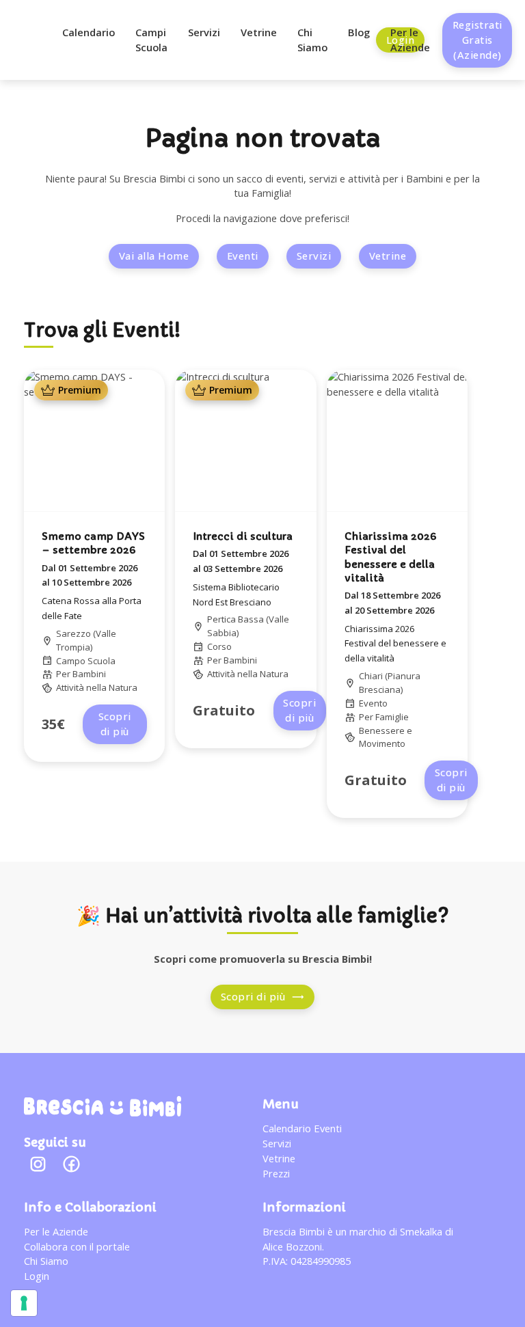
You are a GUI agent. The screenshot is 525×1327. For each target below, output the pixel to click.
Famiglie (392, 717)
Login (36, 1276)
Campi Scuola (151, 39)
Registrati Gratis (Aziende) (477, 39)
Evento (373, 703)
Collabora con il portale (77, 1246)
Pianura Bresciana (389, 683)
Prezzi (276, 1173)
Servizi (204, 32)
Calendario (88, 32)
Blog (359, 32)
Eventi (242, 255)
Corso (219, 646)
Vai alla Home (154, 255)
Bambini (89, 674)
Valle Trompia (86, 640)
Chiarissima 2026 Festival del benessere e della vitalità (395, 644)
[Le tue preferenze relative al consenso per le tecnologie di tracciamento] (24, 1303)
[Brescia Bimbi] (102, 1106)
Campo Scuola (86, 661)
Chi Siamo (312, 39)
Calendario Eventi (302, 1128)
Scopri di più (114, 723)
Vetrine (259, 32)
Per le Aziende (410, 39)
